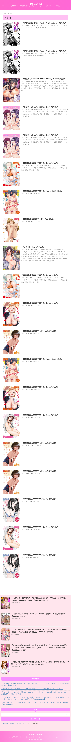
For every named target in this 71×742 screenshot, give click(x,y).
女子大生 (26, 114)
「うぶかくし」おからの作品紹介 (33, 247)
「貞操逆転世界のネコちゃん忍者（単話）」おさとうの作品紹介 (43, 23)
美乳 (22, 116)
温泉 (55, 114)
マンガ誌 (24, 86)
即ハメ (40, 254)
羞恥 (22, 261)
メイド (30, 86)
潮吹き (39, 88)
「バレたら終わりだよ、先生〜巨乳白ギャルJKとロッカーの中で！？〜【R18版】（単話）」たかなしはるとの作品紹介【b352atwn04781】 (35, 693)
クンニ (63, 81)
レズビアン (35, 86)
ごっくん (42, 25)
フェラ (27, 28)
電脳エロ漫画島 (36, 4)
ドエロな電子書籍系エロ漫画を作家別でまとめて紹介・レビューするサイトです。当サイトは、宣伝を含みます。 (35, 737)
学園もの (63, 254)
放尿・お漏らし (28, 88)
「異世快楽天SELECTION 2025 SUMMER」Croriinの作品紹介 (43, 79)
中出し (32, 28)
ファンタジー (57, 83)
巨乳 (55, 86)
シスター (63, 109)
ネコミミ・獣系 (50, 25)
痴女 (53, 258)
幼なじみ (42, 114)
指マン (25, 258)
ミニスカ (35, 112)
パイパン (58, 25)
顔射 (47, 261)
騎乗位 (44, 28)
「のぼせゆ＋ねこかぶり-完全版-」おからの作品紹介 (39, 107)
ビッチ (48, 252)
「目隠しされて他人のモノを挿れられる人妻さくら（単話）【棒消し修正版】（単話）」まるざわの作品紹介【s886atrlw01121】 (35, 703)
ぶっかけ (42, 249)
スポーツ (63, 165)
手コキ (63, 86)
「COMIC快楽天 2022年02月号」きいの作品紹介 (38, 499)
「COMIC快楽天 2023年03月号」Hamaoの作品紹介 (40, 303)
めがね (58, 81)
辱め (56, 88)
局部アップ (47, 256)
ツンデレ (36, 252)
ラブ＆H (65, 252)
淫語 (35, 88)
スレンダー (29, 252)
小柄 (42, 256)
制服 (62, 112)
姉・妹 (58, 254)
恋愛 (58, 86)
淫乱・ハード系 (38, 258)
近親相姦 (35, 261)
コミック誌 (56, 165)
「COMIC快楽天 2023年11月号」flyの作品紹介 (38, 219)
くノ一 (36, 25)
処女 (36, 28)
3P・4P (35, 81)
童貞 (57, 258)
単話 (39, 28)
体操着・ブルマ (55, 112)
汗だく (30, 258)
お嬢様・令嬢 (38, 109)
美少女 (44, 88)
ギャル (50, 165)
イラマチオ (49, 249)
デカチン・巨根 (31, 83)
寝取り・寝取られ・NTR (32, 256)
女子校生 (32, 114)
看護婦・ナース (63, 114)
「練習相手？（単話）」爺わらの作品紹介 (14, 723)
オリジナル (57, 249)
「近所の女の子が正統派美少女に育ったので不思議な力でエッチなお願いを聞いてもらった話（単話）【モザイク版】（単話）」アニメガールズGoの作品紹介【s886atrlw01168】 (40, 647)
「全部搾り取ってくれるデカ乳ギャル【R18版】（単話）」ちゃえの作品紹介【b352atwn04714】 (32, 689)
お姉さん (41, 81)
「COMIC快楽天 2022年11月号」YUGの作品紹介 (38, 331)
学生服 (51, 86)
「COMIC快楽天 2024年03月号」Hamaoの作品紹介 (40, 163)
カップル (64, 249)
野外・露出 (62, 88)
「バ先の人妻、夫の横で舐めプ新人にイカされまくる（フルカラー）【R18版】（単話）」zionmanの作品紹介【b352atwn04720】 (35, 685)
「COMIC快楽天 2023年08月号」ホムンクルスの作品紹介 (42, 191)
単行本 (35, 254)
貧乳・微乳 (50, 88)
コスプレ (56, 109)
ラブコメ (41, 112)
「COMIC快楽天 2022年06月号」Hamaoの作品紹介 (39, 415)
